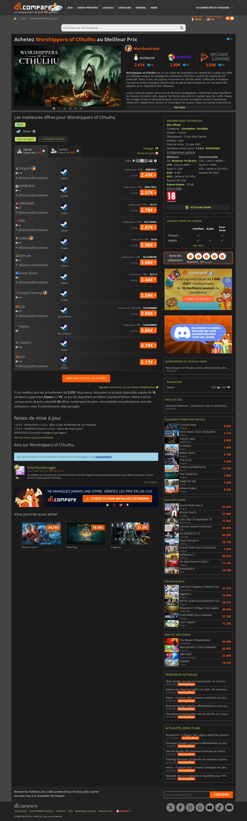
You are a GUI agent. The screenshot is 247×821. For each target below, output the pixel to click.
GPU (169, 176)
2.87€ (147, 227)
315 (20, 311)
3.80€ (147, 313)
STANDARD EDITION (53, 139)
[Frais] (142, 161)
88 (19, 207)
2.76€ (147, 210)
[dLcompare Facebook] (179, 807)
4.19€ (147, 345)
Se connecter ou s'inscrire (212, 7)
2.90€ (147, 245)
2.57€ (147, 192)
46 (19, 225)
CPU (169, 164)
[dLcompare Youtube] (208, 807)
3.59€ (147, 295)
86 (19, 242)
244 (20, 347)
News (154, 7)
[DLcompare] (26, 805)
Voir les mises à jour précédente (33, 437)
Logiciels (108, 7)
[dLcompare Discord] (228, 807)
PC (22, 124)
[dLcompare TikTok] (218, 807)
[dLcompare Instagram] (189, 807)
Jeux (70, 7)
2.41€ (147, 175)
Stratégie (202, 128)
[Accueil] (15, 18)
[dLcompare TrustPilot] (199, 807)
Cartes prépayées (87, 7)
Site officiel (174, 124)
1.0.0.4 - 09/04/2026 (208, 148)
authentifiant (103, 456)
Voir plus (179, 107)
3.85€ (147, 330)
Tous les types (25, 139)
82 (19, 260)
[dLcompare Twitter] (169, 807)
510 (20, 297)
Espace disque (175, 184)
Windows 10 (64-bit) (184, 160)
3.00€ (147, 262)
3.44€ (147, 280)
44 (19, 190)
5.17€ (147, 362)
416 (20, 173)
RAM (170, 172)
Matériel (141, 7)
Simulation (188, 128)
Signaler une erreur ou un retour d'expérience (127, 387)
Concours (124, 7)
